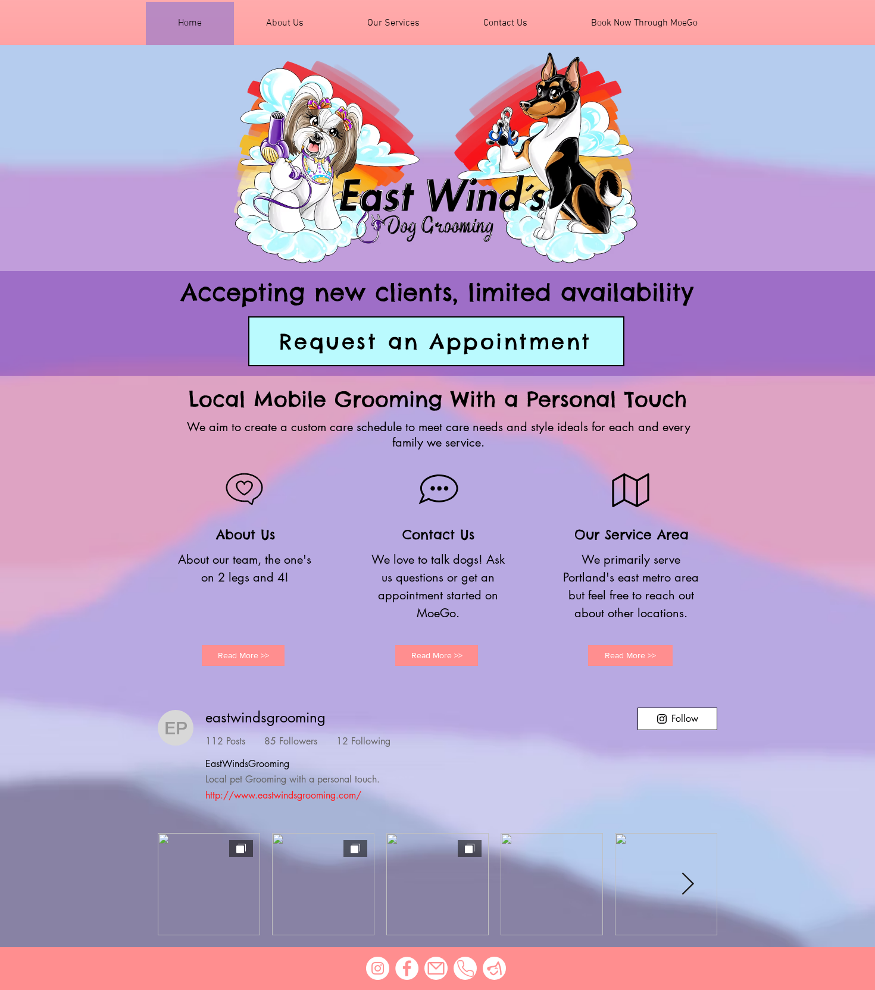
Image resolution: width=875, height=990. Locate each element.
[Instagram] (377, 968)
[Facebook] (406, 968)
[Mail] (436, 968)
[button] (644, 23)
